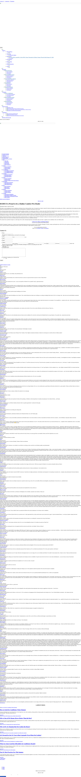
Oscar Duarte (2, 415)
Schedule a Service (5, 154)
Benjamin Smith (3, 594)
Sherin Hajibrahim (3, 293)
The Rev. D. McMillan (4, 298)
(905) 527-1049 (40, 201)
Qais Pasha (2, 597)
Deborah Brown (3, 606)
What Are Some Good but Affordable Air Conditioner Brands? (17, 743)
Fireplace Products (7, 192)
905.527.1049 (5, 765)
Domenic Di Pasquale (4, 520)
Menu (1, 47)
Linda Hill (2, 384)
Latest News (6, 161)
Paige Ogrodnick (3, 516)
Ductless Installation (7, 178)
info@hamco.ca (5, 764)
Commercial (7, 1)
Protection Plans (5, 157)
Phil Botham (2, 396)
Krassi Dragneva (3, 447)
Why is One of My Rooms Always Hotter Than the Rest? (16, 718)
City (45, 243)
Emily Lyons (2, 574)
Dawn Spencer (2, 653)
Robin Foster (2, 275)
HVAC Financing (7, 164)
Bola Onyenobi (2, 279)
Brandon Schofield (3, 667)
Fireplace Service (7, 191)
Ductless (3, 177)
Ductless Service (7, 179)
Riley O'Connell (3, 489)
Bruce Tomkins (2, 365)
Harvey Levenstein (3, 533)
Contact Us (2, 1)
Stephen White (2, 637)
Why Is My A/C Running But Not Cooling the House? (15, 726)
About (3, 159)
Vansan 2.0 (2, 601)
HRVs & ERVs (7, 197)
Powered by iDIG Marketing (5, 774)
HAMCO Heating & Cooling (5, 264)
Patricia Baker (2, 694)
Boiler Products (7, 188)
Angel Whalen (2, 453)
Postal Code (72, 243)
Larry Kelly (2, 360)
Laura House (2, 508)
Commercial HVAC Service (7, 158)
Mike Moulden (2, 621)
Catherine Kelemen (3, 648)
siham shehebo (2, 283)
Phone (3, 232)
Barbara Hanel (2, 590)
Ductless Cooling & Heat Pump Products (11, 180)
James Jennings (2, 443)
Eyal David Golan (3, 334)
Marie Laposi (2, 485)
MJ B (1, 439)
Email (3, 238)
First (13, 237)
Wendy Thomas (3, 350)
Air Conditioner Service (8, 171)
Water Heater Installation (8, 182)
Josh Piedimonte (3, 478)
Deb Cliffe (2, 493)
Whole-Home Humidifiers (9, 194)
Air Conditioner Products (8, 172)
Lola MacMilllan (3, 663)
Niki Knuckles (2, 528)
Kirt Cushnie (2, 345)
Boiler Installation (7, 186)
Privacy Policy (14, 774)
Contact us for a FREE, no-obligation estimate (40, 221)
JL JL (1, 474)
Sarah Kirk (2, 326)
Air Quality (4, 193)
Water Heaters (4, 181)
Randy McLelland (3, 586)
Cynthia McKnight (3, 546)
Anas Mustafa (2, 675)
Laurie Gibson (2, 355)
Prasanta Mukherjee (3, 404)
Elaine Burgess (2, 558)
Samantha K (2, 686)
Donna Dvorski (2, 400)
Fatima (1, 462)
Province (57, 243)
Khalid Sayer (2, 579)
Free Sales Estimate (5, 153)
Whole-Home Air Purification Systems (11, 196)
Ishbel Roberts (2, 610)
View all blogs (11, 58)
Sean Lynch (2, 537)
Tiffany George (2, 562)
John (1, 630)
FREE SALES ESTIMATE (5, 199)
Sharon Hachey (2, 550)
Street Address (15, 243)
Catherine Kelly (3, 306)
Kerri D (1, 289)
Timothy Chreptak (3, 330)
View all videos (13, 55)
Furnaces (3, 165)
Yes (6, 258)
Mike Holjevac (2, 424)
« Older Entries (2, 758)
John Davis (2, 313)
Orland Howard (3, 680)
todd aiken (2, 482)
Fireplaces (4, 189)
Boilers (3, 185)
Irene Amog (2, 419)
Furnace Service (7, 167)
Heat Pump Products (8, 176)
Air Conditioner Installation (9, 170)
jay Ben (1, 271)
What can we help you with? (7, 245)
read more (1, 714)
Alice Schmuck (2, 671)
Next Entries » (2, 759)
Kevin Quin (2, 310)
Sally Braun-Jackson (3, 338)
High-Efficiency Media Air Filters (10, 195)
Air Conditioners (5, 169)
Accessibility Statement (22, 774)
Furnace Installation (7, 166)
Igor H (1, 431)
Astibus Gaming (3, 699)
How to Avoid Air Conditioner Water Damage (13, 710)
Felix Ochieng (2, 322)
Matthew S (2, 378)
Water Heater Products (8, 184)
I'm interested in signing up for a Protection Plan (10, 257)
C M (1, 582)
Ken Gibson (2, 524)
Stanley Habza (2, 411)
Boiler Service (6, 187)
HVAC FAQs (6, 163)
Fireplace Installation (8, 190)
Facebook (38, 228)
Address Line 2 (31, 243)
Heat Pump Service (7, 175)
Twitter (42, 228)
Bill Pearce (2, 626)
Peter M (1, 435)
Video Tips (6, 160)
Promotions (12, 1)
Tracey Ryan (2, 658)
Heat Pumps (4, 173)
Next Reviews (2, 702)
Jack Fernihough (3, 389)
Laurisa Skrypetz (3, 466)
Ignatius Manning (3, 303)
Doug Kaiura (2, 369)
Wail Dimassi (2, 554)
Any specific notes (5, 247)
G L (0, 268)
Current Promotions (5, 156)
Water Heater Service (8, 183)
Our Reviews (6, 162)
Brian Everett (2, 407)
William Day (2, 570)
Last (25, 237)
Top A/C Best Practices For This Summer (11, 752)
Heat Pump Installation (8, 174)
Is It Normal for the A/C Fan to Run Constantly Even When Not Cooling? (20, 735)
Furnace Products (7, 168)
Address (3, 242)
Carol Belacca (2, 512)
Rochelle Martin (3, 374)
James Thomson (3, 566)
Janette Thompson (3, 498)
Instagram (46, 228)
